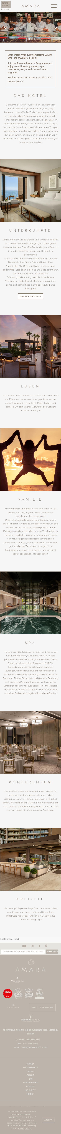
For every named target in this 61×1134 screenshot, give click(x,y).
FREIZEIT (30, 1086)
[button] (5, 27)
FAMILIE (30, 1075)
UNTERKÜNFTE (30, 1068)
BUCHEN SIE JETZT (30, 296)
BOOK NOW (6, 4)
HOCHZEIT (30, 1090)
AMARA (30, 1064)
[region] (30, 27)
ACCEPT (48, 1120)
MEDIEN (30, 1094)
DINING (30, 1071)
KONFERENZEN (30, 1083)
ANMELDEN (52, 951)
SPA (30, 1079)
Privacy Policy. (24, 1128)
